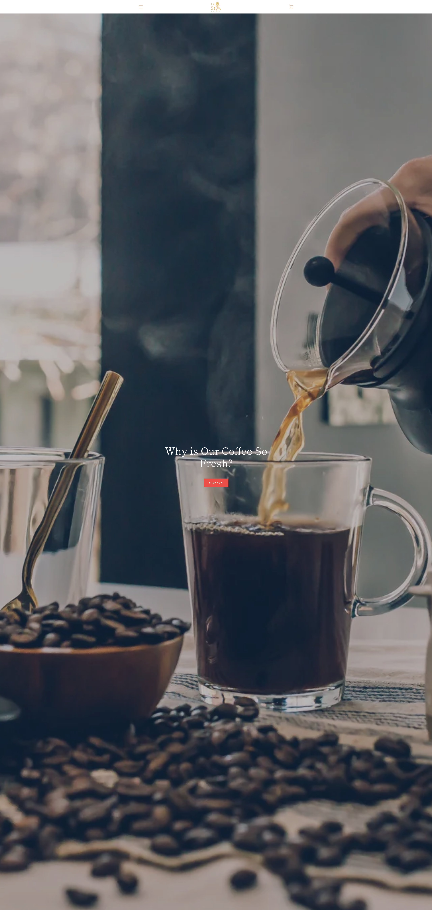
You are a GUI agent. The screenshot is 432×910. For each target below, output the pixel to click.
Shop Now (216, 482)
